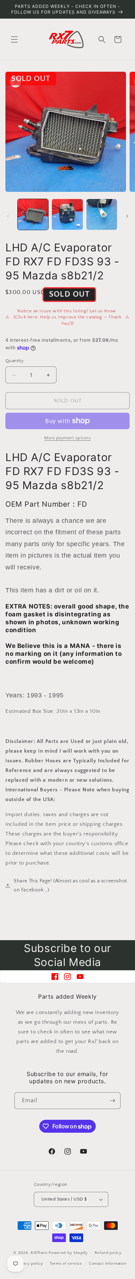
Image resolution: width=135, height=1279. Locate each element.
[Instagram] (67, 976)
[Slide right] (127, 216)
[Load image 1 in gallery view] (33, 214)
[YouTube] (80, 976)
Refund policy (108, 1253)
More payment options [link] (67, 438)
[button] (14, 39)
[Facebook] (54, 976)
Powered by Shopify (68, 1252)
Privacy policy (29, 1263)
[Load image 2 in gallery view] (67, 214)
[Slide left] (8, 216)
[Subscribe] (112, 1100)
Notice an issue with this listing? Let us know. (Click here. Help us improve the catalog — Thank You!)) (68, 317)
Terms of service (66, 1263)
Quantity (14, 360)
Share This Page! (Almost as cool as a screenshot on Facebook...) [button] (70, 885)
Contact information (107, 1263)
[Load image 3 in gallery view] (101, 214)
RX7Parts (39, 1252)
